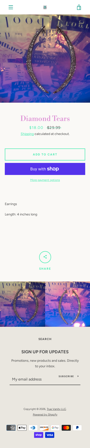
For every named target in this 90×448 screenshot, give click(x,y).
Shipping (27, 134)
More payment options (45, 180)
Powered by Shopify (45, 414)
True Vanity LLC (56, 409)
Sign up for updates (45, 351)
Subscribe (66, 376)
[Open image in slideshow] (45, 58)
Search (45, 339)
